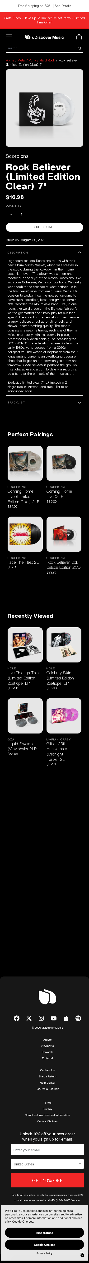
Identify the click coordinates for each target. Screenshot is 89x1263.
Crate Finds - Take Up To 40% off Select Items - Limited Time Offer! (44, 20)
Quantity (14, 205)
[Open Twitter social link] (29, 1018)
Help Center (47, 1082)
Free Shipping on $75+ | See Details (44, 6)
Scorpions (17, 156)
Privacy (47, 1109)
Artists (47, 1039)
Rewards (47, 1052)
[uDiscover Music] (44, 37)
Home (10, 60)
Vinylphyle (47, 1045)
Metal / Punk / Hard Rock (36, 60)
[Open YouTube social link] (53, 1018)
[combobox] (44, 48)
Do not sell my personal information (47, 1115)
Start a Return (47, 1076)
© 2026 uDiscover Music (47, 1027)
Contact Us (47, 1070)
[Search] (79, 48)
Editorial (47, 1058)
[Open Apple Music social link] (66, 1018)
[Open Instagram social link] (41, 1018)
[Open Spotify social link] (78, 1018)
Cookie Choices (47, 1121)
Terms (47, 1102)
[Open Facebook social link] (16, 1018)
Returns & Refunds (47, 1088)
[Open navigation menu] (10, 37)
